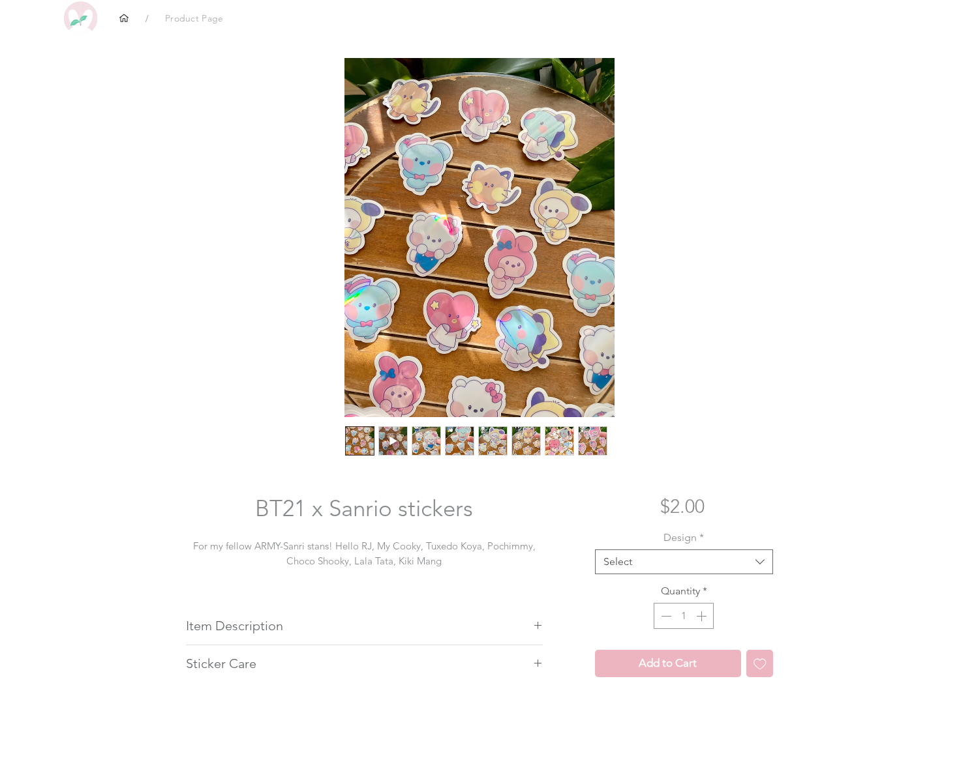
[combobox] (684, 561)
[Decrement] (665, 616)
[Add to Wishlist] (760, 663)
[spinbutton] (683, 616)
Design (683, 537)
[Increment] (702, 616)
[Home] (124, 18)
